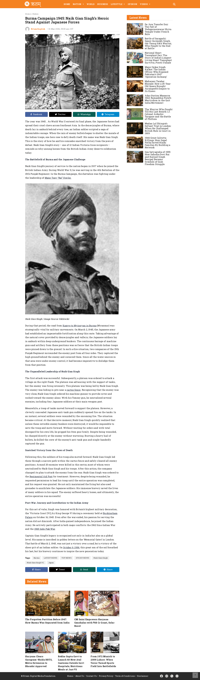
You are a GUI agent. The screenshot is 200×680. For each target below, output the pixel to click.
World (91, 4)
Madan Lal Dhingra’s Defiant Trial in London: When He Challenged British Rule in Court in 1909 (158, 128)
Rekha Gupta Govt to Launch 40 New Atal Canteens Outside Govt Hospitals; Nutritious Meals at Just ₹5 (71, 663)
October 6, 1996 (71, 547)
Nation (78, 4)
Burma (36, 558)
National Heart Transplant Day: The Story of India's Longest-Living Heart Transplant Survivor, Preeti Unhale (158, 57)
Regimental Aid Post (41, 476)
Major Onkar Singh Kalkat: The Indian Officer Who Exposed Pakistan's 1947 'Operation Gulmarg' (156, 72)
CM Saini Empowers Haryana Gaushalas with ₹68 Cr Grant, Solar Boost (94, 622)
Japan (51, 562)
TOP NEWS (66, 558)
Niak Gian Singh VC (35, 562)
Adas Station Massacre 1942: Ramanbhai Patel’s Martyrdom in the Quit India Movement (158, 99)
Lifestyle (118, 4)
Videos (145, 4)
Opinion (132, 4)
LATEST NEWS (50, 558)
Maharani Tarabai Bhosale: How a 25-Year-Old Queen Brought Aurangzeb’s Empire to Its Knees (158, 86)
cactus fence (74, 389)
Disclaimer (142, 676)
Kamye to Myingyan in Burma (79, 325)
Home (67, 4)
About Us (79, 676)
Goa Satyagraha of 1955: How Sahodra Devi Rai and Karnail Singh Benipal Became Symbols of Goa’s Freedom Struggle (158, 158)
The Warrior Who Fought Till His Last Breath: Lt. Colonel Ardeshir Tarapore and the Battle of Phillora (159, 114)
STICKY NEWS (82, 558)
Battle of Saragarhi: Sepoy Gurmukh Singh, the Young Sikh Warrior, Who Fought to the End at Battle (158, 43)
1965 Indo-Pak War (44, 528)
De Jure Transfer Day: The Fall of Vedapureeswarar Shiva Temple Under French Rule (158, 29)
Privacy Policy (106, 676)
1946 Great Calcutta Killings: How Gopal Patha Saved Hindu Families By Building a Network (157, 142)
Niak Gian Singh (100, 558)
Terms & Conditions (125, 676)
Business (102, 4)
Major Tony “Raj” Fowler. (58, 177)
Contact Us (91, 676)
